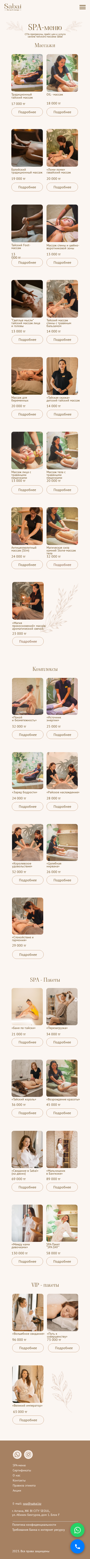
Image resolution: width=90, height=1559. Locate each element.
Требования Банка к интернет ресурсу (38, 1530)
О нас (16, 1475)
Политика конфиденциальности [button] (34, 1525)
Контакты (19, 1480)
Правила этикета (24, 1485)
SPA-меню (19, 1465)
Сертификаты (22, 1470)
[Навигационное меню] (83, 7)
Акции (17, 1490)
